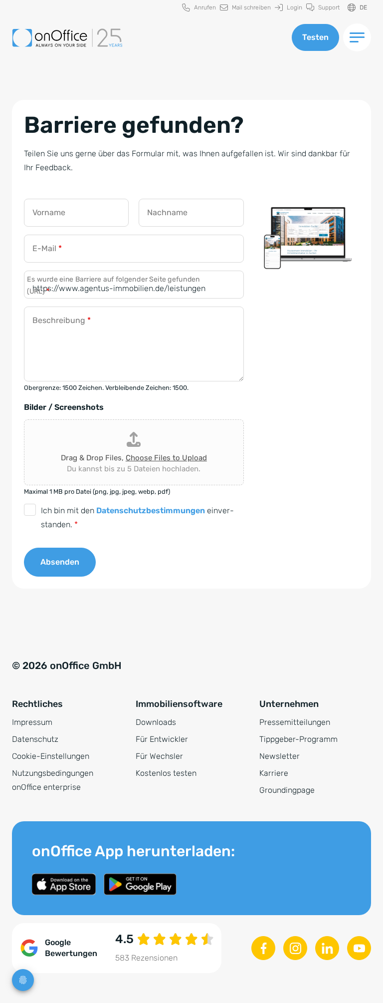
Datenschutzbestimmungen (150, 510)
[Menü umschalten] (357, 37)
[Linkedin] (327, 948)
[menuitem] (199, 7)
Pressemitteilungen (294, 722)
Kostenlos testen (166, 773)
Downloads (156, 722)
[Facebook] (263, 948)
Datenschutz (35, 739)
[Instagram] (295, 948)
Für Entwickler (162, 739)
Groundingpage (287, 790)
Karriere (273, 773)
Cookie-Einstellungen (50, 756)
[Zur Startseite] (146, 37)
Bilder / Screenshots (64, 407)
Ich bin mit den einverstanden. (137, 517)
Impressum (32, 722)
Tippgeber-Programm (298, 739)
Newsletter (279, 756)
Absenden (59, 562)
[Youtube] (359, 948)
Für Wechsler (159, 756)
